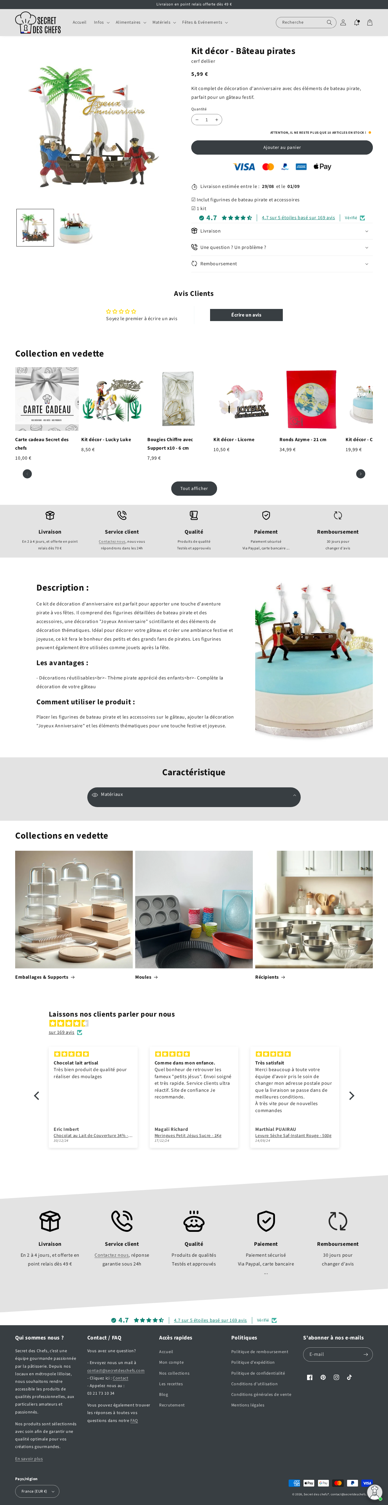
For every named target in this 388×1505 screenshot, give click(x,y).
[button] (101, 22)
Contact (120, 1378)
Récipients (267, 977)
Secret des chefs (315, 1494)
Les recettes (171, 1384)
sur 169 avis (62, 1032)
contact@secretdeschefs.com (116, 1371)
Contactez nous (112, 541)
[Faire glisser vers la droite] (360, 473)
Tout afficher (194, 488)
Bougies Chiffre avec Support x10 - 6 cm (170, 443)
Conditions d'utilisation (254, 1384)
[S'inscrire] (366, 1354)
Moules (143, 977)
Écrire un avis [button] (246, 315)
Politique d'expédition (253, 1362)
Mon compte (171, 1362)
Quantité (198, 109)
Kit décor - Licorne (233, 439)
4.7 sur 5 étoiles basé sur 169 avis (298, 217)
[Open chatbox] (374, 1492)
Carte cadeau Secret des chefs (42, 443)
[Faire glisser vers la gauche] (27, 473)
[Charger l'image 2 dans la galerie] (75, 227)
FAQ (134, 1421)
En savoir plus (29, 1459)
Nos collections (174, 1373)
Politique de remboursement (260, 1352)
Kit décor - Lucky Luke (106, 439)
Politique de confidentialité (258, 1373)
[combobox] (306, 22)
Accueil (166, 1352)
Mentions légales (248, 1405)
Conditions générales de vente (261, 1395)
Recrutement (172, 1405)
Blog (163, 1395)
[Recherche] (329, 22)
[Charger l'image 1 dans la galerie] (35, 227)
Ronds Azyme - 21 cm (302, 439)
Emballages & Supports (42, 977)
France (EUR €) (34, 1491)
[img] (197, 1023)
